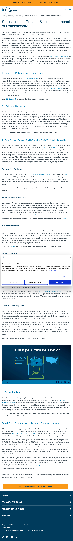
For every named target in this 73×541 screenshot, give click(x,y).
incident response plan (30, 79)
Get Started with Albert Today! (36, 486)
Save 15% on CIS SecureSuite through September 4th (40, 2)
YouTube (12, 537)
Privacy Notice (6, 527)
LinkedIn (17, 537)
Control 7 (65, 218)
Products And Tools (12, 502)
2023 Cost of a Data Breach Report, (24, 433)
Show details (62, 277)
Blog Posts (18, 15)
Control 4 (5, 188)
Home (4, 15)
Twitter (3, 537)
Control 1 (44, 147)
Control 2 (53, 147)
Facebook (7, 537)
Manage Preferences (35, 282)
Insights (10, 15)
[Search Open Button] (66, 10)
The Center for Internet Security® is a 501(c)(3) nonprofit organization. (23, 530)
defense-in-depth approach (59, 56)
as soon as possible (29, 215)
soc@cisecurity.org (33, 465)
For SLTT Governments (13, 509)
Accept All (59, 282)
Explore (6, 516)
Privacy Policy (52, 270)
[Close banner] (70, 257)
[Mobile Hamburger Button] (70, 10)
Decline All (13, 282)
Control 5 (13, 246)
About (5, 495)
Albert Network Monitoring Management (52, 291)
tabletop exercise (56, 88)
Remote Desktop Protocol (41, 174)
